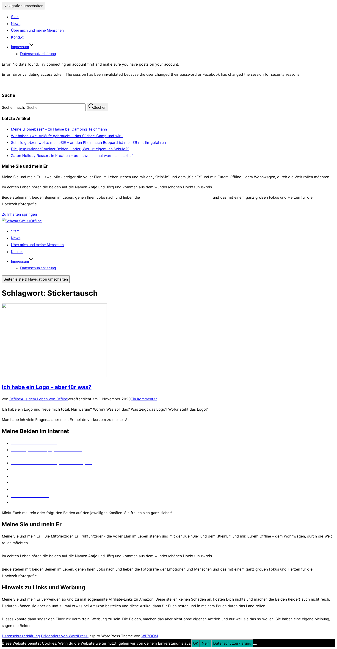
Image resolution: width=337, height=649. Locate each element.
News (15, 24)
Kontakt (17, 37)
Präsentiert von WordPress (64, 636)
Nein (206, 643)
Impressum (20, 47)
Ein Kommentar (144, 399)
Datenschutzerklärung (38, 54)
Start (15, 17)
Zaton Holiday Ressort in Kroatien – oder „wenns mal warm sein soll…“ (72, 155)
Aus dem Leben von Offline (44, 399)
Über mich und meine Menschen (37, 30)
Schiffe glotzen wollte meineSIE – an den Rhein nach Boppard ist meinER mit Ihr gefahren (88, 142)
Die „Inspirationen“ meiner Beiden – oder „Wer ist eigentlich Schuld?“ (70, 149)
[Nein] (255, 644)
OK (195, 643)
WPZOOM (149, 636)
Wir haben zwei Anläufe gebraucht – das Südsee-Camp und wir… (67, 136)
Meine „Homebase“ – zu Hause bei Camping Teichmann (59, 129)
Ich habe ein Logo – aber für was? (46, 387)
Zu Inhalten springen (19, 214)
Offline (15, 399)
